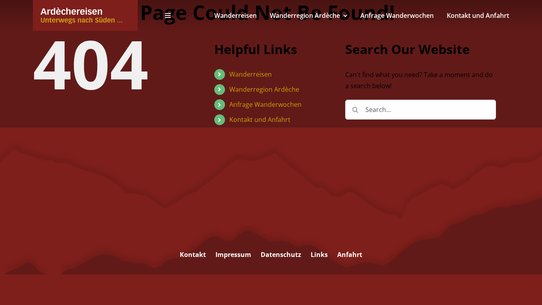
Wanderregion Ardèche (264, 89)
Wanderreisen (250, 74)
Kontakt (193, 254)
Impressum (233, 254)
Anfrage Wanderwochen (265, 104)
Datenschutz (281, 254)
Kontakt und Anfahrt (259, 119)
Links (319, 254)
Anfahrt (349, 254)
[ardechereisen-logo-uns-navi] (81, 10)
